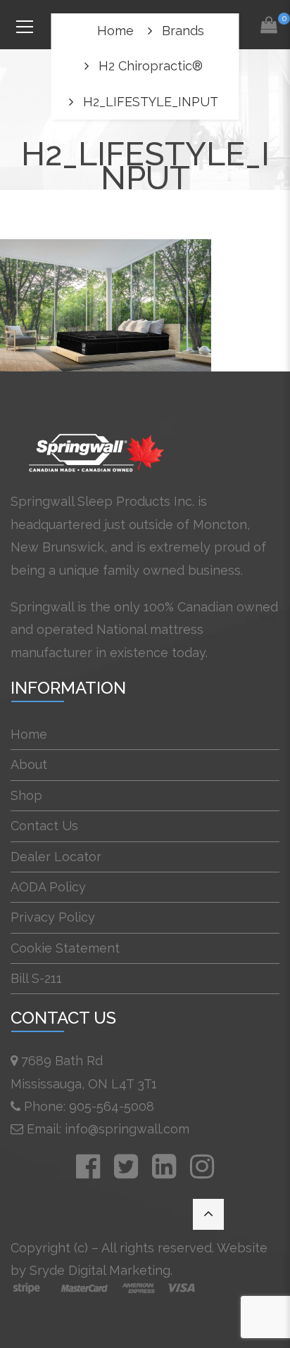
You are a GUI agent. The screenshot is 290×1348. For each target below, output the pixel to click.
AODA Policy (48, 886)
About (29, 764)
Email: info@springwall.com (108, 1128)
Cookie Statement (65, 948)
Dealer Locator (56, 856)
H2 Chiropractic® (151, 65)
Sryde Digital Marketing (100, 1270)
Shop (26, 795)
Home (115, 30)
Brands (183, 30)
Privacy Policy (53, 917)
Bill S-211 (36, 978)
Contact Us (44, 825)
